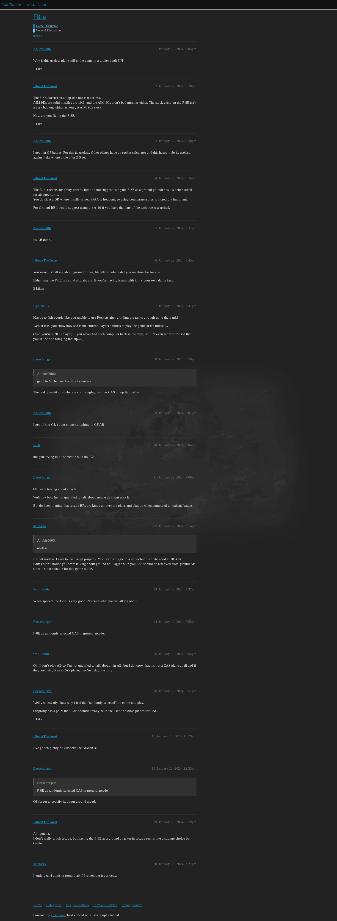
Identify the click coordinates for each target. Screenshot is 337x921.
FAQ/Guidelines (77, 905)
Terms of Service (105, 905)
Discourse (58, 915)
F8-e (39, 17)
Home (37, 905)
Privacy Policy (132, 905)
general (38, 35)
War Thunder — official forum (24, 4)
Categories (53, 905)
